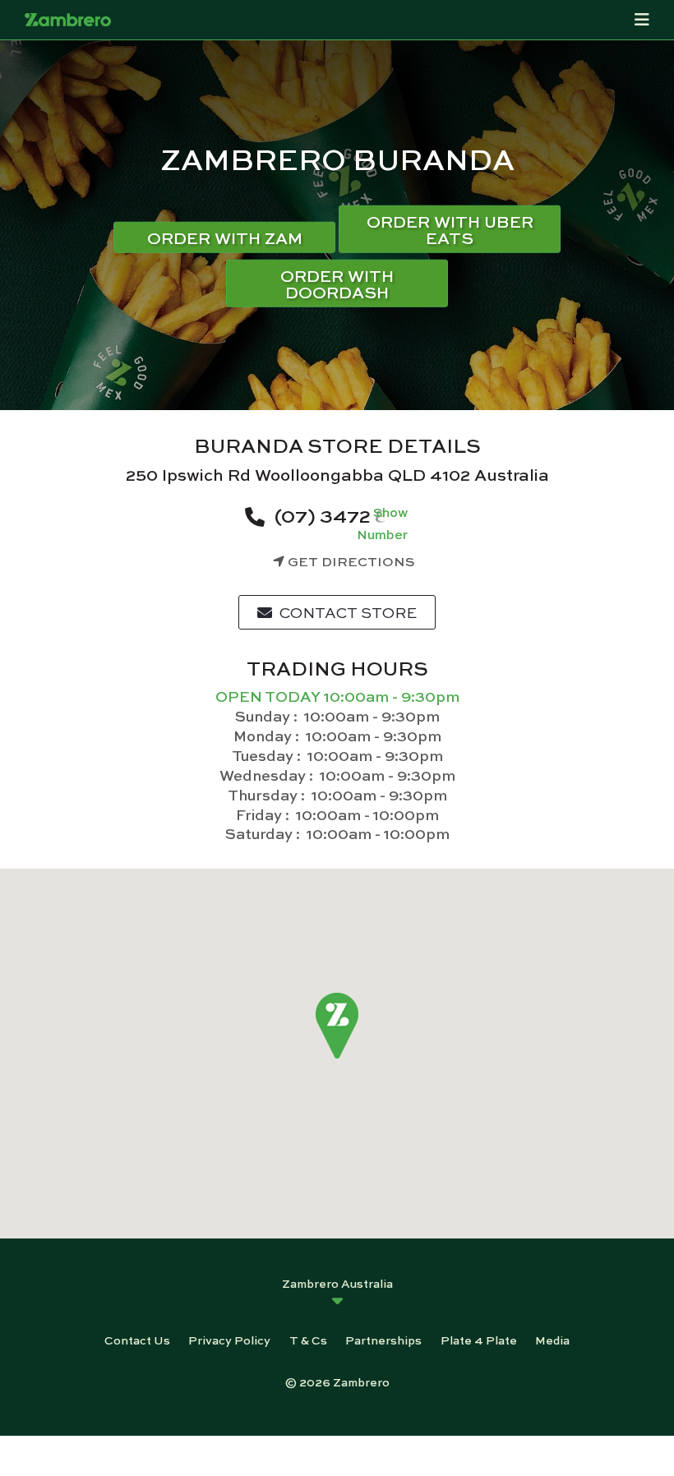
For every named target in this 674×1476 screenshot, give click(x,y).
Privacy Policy (229, 1339)
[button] (337, 1026)
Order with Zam (224, 237)
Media (552, 1339)
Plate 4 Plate (479, 1339)
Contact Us (137, 1339)
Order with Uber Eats (450, 229)
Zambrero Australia (337, 1283)
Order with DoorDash (337, 283)
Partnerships (383, 1339)
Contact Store (346, 612)
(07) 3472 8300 (349, 514)
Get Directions (349, 560)
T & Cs (308, 1339)
